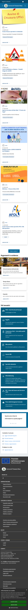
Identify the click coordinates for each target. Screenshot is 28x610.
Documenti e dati (7, 497)
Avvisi (6, 27)
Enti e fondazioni (6, 490)
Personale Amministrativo (9, 495)
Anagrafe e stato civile (8, 503)
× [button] (26, 589)
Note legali (5, 586)
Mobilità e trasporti (7, 513)
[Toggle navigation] (2, 5)
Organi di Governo (7, 484)
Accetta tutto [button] (14, 601)
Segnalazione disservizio (8, 571)
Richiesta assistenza (7, 575)
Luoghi (4, 543)
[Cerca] (25, 6)
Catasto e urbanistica (7, 511)
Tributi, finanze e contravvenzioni (10, 522)
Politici (4, 492)
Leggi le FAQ (5, 573)
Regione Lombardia (6, 1)
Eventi (4, 545)
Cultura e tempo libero (8, 505)
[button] (14, 607)
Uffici (4, 488)
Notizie (4, 533)
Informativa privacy (7, 584)
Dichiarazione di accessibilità (9, 588)
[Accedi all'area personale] (23, 1)
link (1, 599)
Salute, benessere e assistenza (10, 524)
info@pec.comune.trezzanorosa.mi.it (11, 561)
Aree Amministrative (7, 486)
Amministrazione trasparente (9, 582)
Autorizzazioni (6, 526)
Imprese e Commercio (8, 509)
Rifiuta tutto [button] (14, 604)
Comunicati (5, 535)
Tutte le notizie (13, 251)
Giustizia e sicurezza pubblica (9, 520)
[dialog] (14, 599)
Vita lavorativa (6, 507)
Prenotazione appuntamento (9, 569)
